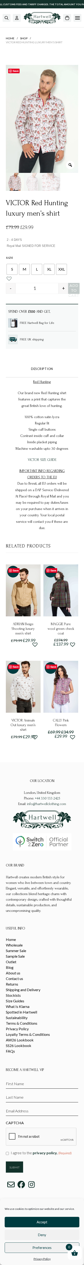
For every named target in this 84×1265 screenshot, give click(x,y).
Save (16, 71)
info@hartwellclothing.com (46, 804)
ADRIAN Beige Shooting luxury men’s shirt (23, 628)
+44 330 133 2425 (47, 798)
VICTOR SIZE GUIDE (42, 460)
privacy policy (45, 1153)
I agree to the (41, 1153)
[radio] (12, 269)
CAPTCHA (15, 1123)
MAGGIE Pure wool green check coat (61, 628)
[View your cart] (67, 18)
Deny (42, 1235)
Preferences (42, 1247)
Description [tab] (42, 369)
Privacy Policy (42, 1259)
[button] (6, 18)
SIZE (9, 257)
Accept (42, 1222)
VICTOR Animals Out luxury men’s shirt (23, 725)
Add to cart (73, 288)
